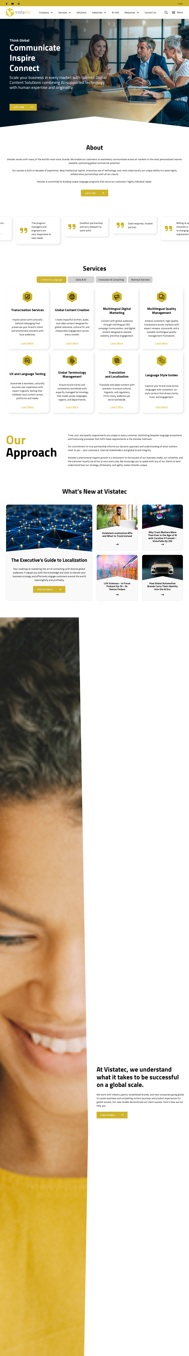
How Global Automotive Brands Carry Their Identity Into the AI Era (162, 586)
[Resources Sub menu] (138, 12)
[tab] (51, 279)
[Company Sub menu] (51, 12)
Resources (130, 12)
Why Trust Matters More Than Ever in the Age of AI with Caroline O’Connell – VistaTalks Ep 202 (162, 536)
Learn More (27, 343)
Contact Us (150, 12)
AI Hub (115, 12)
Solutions (81, 12)
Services (62, 12)
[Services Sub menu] (69, 12)
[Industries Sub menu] (105, 12)
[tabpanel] (94, 348)
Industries (97, 12)
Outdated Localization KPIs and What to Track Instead (117, 534)
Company (44, 12)
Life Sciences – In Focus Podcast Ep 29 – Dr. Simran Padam (117, 586)
